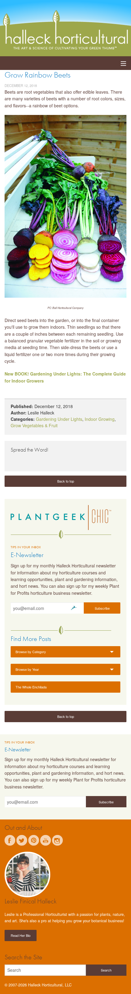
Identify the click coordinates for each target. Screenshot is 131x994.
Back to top (65, 481)
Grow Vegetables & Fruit (34, 425)
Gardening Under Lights (59, 419)
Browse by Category (31, 651)
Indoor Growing (100, 419)
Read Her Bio (20, 935)
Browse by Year (27, 669)
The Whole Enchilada (31, 686)
